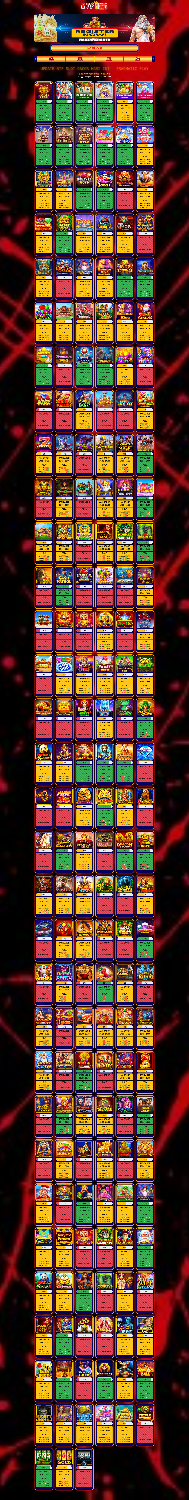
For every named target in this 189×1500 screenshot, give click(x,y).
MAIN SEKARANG (94, 48)
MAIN (44, 91)
